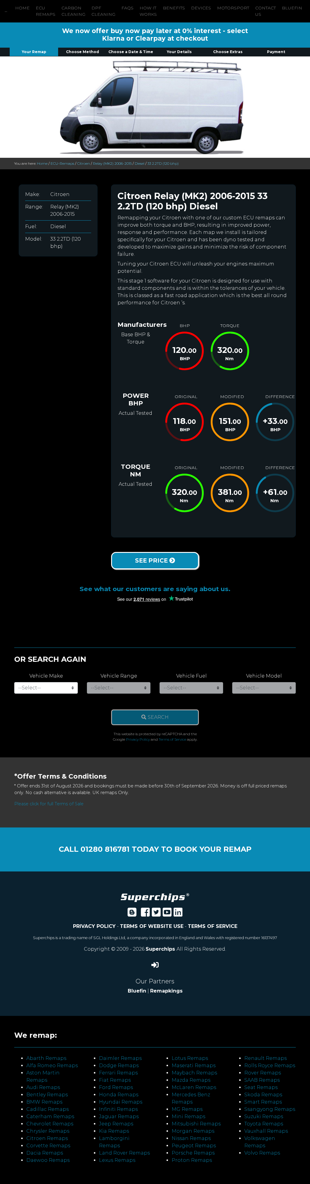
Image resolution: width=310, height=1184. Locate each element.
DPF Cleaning (103, 11)
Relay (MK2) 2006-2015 (112, 163)
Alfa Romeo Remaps (52, 1065)
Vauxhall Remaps (266, 1131)
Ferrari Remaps (118, 1073)
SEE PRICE (152, 560)
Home (22, 8)
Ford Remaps (116, 1087)
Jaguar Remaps (119, 1116)
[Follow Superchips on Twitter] (156, 914)
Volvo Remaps (262, 1153)
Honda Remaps (118, 1095)
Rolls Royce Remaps (269, 1065)
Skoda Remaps (263, 1095)
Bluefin (292, 8)
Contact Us (265, 11)
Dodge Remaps (119, 1065)
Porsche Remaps (193, 1153)
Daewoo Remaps (48, 1160)
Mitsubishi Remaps (196, 1124)
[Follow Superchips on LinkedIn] (178, 914)
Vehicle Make (46, 676)
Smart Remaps (263, 1102)
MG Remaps (187, 1109)
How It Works (148, 11)
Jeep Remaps (116, 1124)
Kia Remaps (114, 1131)
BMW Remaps (44, 1102)
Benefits (174, 8)
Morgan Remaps (193, 1131)
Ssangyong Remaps (269, 1109)
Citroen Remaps (47, 1138)
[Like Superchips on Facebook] (145, 914)
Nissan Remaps (191, 1138)
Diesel (139, 163)
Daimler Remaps (120, 1058)
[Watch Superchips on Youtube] (167, 914)
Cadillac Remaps (47, 1109)
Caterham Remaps (50, 1116)
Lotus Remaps (190, 1058)
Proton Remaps (192, 1160)
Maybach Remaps (194, 1073)
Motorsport (233, 8)
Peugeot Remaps (194, 1145)
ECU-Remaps (62, 163)
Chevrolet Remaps (49, 1124)
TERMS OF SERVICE (212, 926)
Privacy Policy (138, 739)
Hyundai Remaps (120, 1102)
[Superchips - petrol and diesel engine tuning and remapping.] (155, 897)
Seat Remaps (261, 1087)
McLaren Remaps (194, 1087)
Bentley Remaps (47, 1095)
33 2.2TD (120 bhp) (163, 163)
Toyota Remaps (263, 1124)
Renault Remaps (265, 1058)
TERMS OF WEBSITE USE (151, 926)
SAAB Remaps (262, 1080)
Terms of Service (172, 739)
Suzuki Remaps (263, 1116)
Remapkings (166, 991)
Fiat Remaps (115, 1080)
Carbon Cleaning (73, 11)
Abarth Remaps (46, 1058)
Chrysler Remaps (47, 1131)
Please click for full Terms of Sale (49, 804)
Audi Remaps (43, 1087)
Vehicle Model (264, 676)
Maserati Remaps (194, 1065)
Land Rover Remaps (124, 1153)
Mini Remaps (188, 1116)
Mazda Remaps (191, 1080)
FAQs (127, 8)
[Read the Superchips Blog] (132, 914)
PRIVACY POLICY (94, 926)
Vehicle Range (119, 676)
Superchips (161, 949)
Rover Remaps (262, 1073)
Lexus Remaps (117, 1160)
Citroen (83, 163)
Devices (201, 8)
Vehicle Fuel (191, 676)
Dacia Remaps (44, 1153)
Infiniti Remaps (118, 1109)
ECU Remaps (45, 11)
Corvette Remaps (48, 1145)
